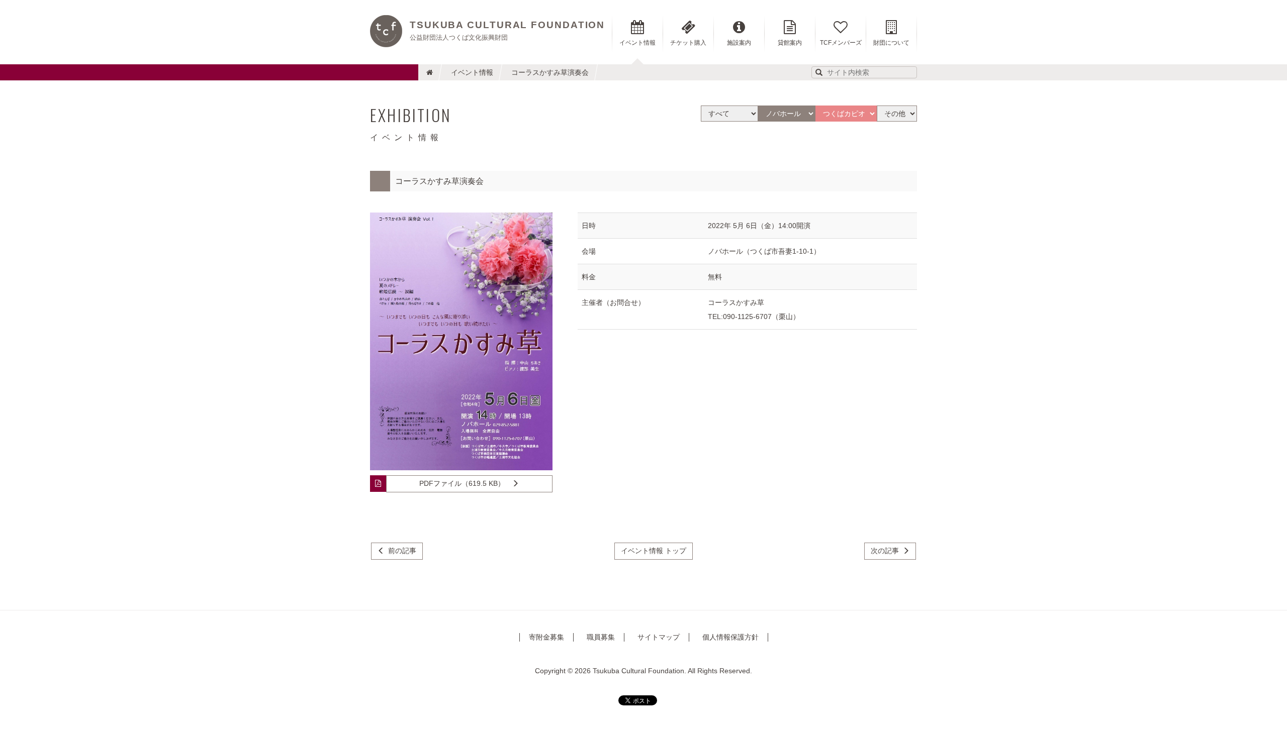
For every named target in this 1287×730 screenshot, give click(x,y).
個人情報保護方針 (730, 637)
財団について (891, 42)
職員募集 (601, 637)
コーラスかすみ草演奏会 (550, 72)
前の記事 (402, 551)
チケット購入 (688, 42)
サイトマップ (658, 637)
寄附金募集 (546, 637)
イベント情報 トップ (653, 551)
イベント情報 (472, 72)
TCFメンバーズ (841, 42)
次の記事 (885, 551)
